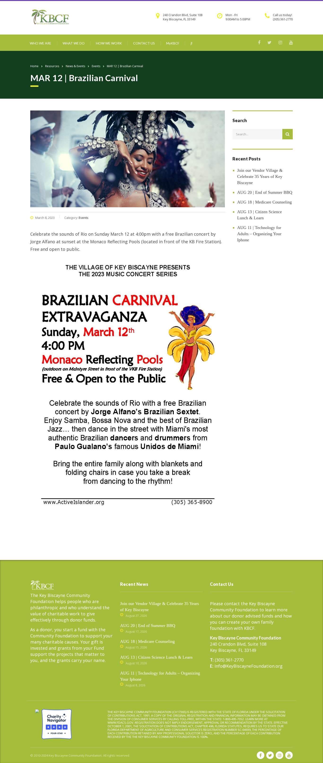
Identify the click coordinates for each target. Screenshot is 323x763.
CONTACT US (144, 43)
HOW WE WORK (109, 43)
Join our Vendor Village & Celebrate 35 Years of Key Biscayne (260, 176)
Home (34, 66)
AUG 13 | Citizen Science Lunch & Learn (259, 214)
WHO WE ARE (40, 43)
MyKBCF (172, 43)
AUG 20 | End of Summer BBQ (264, 192)
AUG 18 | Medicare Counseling (264, 202)
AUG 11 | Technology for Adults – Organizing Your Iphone (259, 233)
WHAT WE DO (74, 43)
